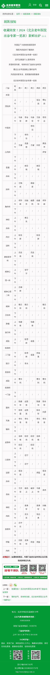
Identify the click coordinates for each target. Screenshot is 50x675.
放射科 (7, 529)
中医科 (7, 128)
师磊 (38, 473)
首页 (18, 14)
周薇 (38, 542)
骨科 (7, 494)
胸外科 (7, 207)
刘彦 (44, 412)
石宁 (26, 455)
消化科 (7, 106)
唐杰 (44, 490)
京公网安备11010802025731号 (26, 668)
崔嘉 (32, 341)
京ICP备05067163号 (25, 664)
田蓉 (32, 542)
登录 (35, 5)
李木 (26, 363)
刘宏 (38, 145)
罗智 (44, 152)
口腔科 (7, 460)
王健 (20, 145)
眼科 (7, 408)
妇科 (7, 189)
